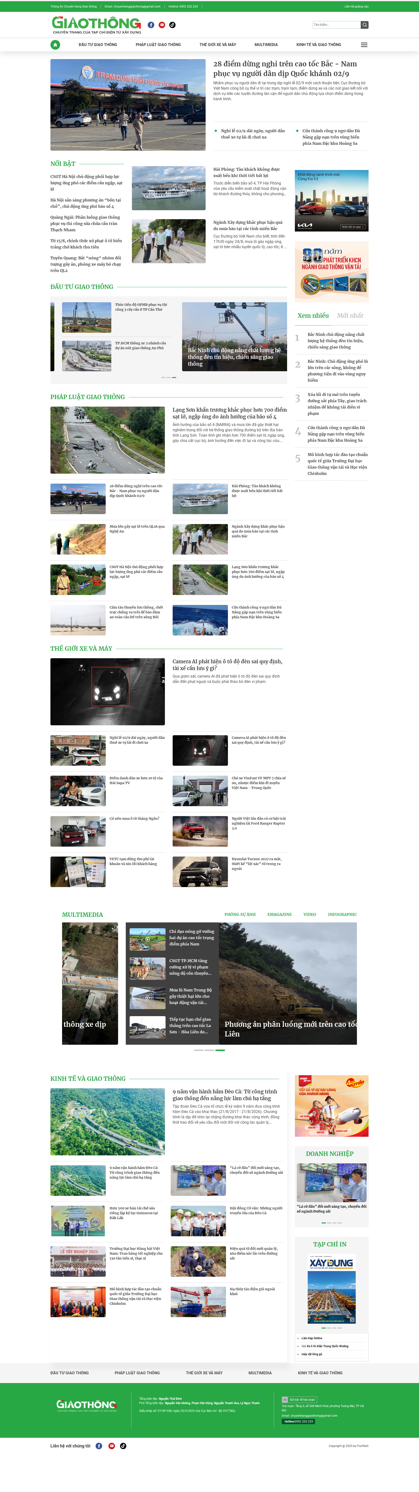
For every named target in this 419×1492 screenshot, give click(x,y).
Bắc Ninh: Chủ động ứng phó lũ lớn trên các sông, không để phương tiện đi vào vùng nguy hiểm (338, 371)
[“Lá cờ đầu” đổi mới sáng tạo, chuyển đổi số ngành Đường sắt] (198, 1180)
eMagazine (279, 914)
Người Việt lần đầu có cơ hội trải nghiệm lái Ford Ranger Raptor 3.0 (259, 823)
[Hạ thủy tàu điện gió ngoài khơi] (198, 1302)
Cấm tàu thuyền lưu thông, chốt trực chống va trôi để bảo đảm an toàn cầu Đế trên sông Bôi (136, 612)
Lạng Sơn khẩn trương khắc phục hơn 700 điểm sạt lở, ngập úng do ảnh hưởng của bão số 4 (230, 413)
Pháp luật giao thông (87, 397)
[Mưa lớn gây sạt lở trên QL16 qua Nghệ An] (78, 539)
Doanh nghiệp (330, 1154)
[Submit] (365, 25)
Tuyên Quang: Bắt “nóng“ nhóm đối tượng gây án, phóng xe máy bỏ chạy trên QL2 (85, 264)
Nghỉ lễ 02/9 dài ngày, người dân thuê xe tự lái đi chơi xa (253, 133)
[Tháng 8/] (332, 1289)
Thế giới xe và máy (81, 648)
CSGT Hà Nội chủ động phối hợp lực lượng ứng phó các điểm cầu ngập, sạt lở (86, 183)
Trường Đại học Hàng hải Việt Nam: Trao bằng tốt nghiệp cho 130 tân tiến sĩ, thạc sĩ (136, 1253)
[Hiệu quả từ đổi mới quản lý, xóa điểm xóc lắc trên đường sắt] (198, 1261)
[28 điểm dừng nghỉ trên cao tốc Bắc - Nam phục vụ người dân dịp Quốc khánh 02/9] (128, 105)
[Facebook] (150, 25)
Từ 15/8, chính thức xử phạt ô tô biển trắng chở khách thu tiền (86, 243)
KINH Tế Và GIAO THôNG (319, 45)
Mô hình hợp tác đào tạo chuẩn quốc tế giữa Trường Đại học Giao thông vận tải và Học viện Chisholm (338, 464)
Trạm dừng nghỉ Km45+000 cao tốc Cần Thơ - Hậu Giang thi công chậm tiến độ (253, 309)
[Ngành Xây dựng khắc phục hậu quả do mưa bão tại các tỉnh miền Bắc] (169, 241)
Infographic (342, 914)
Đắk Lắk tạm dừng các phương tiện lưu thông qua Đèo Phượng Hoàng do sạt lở (330, 967)
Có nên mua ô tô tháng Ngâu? (134, 818)
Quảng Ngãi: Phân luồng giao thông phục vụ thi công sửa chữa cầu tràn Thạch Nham (85, 223)
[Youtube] (161, 25)
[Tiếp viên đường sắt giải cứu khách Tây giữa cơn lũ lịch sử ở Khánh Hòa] (286, 998)
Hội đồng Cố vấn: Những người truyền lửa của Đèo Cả (256, 1210)
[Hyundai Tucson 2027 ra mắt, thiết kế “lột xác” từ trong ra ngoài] (200, 872)
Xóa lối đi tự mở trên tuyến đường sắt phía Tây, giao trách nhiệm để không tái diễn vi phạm (337, 404)
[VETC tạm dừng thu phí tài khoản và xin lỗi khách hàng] (78, 872)
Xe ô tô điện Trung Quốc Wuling (327, 1346)
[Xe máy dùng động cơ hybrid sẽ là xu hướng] (286, 939)
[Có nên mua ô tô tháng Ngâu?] (78, 831)
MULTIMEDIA (266, 45)
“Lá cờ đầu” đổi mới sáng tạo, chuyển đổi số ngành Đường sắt (256, 1170)
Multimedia (82, 915)
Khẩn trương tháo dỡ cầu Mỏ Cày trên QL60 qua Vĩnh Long (253, 345)
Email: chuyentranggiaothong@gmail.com (133, 6)
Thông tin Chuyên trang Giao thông (73, 6)
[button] (163, 377)
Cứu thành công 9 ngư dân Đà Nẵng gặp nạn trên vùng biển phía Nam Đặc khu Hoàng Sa (331, 137)
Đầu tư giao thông (81, 287)
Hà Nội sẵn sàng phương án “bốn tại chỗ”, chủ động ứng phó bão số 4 (85, 203)
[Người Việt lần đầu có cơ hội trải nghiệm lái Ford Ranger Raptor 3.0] (200, 831)
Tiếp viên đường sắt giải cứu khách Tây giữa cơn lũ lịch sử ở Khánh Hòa (330, 997)
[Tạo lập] (286, 1027)
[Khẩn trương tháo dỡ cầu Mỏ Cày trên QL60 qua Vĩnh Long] (197, 356)
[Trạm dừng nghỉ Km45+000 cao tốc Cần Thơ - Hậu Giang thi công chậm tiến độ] (197, 317)
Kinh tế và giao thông (88, 1078)
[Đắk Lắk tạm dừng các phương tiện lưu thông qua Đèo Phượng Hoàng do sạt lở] (286, 969)
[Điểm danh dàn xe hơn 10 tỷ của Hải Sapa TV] (78, 791)
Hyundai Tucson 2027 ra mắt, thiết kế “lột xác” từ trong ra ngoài (257, 864)
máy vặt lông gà (312, 1354)
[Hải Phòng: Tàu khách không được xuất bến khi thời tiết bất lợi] (169, 188)
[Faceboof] (98, 1446)
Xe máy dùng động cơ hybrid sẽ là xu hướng (328, 934)
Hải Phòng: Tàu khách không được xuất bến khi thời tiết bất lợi (246, 172)
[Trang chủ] (55, 45)
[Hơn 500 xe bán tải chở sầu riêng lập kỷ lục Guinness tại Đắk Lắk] (78, 1221)
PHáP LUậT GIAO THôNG (158, 45)
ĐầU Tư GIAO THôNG (98, 45)
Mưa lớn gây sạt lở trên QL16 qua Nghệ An (137, 528)
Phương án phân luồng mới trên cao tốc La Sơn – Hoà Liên (158, 1029)
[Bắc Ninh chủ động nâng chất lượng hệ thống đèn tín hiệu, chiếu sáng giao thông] (110, 336)
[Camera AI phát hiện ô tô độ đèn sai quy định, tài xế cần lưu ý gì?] (107, 691)
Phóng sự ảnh (240, 914)
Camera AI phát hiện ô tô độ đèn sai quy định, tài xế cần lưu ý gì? (227, 664)
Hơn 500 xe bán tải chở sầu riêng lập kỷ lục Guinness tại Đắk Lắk (134, 1213)
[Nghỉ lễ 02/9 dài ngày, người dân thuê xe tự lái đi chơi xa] (78, 750)
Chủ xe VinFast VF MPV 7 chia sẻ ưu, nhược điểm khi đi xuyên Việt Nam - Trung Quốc (259, 783)
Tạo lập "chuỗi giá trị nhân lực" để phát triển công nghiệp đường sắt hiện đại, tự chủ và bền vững (330, 1026)
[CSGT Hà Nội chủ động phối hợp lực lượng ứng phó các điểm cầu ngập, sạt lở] (78, 579)
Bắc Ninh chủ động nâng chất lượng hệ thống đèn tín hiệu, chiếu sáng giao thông (108, 357)
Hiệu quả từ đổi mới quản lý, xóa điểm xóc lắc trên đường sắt (254, 1253)
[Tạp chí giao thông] (96, 25)
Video (310, 914)
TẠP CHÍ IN (329, 1244)
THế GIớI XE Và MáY (218, 45)
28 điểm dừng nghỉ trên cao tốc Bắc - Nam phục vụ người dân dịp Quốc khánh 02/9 (285, 69)
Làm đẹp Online (312, 1338)
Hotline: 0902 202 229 (183, 6)
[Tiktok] (172, 25)
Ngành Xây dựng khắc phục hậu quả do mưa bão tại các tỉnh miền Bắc (247, 225)
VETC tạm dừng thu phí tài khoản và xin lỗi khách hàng (133, 861)
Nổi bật (62, 164)
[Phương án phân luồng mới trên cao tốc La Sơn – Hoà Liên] (159, 983)
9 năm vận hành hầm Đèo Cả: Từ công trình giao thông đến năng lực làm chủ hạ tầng (225, 1095)
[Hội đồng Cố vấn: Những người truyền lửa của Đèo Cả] (198, 1221)
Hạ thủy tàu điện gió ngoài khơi (252, 1291)
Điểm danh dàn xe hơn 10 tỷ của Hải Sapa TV (136, 780)
